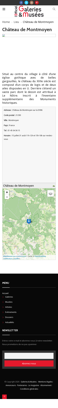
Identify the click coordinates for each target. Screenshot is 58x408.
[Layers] (50, 193)
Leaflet (19, 256)
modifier (16, 258)
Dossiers (9, 317)
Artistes (8, 307)
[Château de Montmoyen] (28, 221)
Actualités (9, 322)
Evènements (11, 312)
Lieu (16, 22)
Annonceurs (11, 385)
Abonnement (45, 385)
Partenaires (22, 385)
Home (6, 22)
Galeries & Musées (28, 381)
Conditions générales (29, 389)
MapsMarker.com (9, 256)
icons (24, 256)
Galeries (9, 296)
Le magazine (33, 385)
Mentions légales (45, 381)
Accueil (5, 293)
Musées (8, 302)
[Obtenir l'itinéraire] (54, 185)
